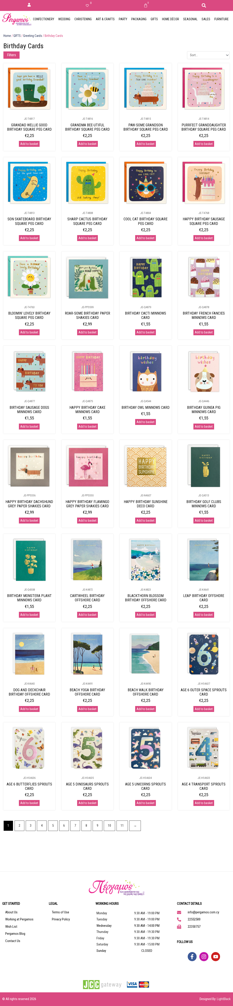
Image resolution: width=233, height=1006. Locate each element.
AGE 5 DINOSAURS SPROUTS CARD (87, 786)
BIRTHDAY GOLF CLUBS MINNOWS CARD (203, 504)
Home (7, 36)
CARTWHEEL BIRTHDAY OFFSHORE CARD (87, 598)
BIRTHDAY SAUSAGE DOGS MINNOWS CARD (29, 409)
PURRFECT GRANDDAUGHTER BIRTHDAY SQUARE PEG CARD (203, 127)
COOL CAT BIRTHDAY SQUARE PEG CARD (145, 221)
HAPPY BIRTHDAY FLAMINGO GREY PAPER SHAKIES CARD (87, 504)
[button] (204, 5)
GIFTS (17, 36)
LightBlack (224, 999)
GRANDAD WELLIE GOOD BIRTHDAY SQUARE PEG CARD (29, 127)
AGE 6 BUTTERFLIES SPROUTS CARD (29, 786)
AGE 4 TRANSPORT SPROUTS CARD (203, 786)
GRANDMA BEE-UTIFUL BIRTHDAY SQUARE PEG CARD (87, 127)
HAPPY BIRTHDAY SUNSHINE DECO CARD (145, 504)
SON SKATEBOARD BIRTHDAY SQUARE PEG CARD (29, 221)
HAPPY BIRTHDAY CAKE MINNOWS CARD (87, 409)
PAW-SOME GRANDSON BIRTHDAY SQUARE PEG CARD (145, 127)
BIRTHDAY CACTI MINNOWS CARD (145, 315)
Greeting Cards (32, 36)
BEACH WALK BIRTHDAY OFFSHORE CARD (146, 692)
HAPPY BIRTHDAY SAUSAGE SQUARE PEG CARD (204, 221)
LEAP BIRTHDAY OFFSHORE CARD (203, 598)
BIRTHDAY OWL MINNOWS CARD (146, 407)
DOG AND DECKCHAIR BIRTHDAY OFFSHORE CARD (29, 692)
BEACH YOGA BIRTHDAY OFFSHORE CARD (87, 692)
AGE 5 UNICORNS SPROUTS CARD (145, 786)
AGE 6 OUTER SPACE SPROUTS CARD (204, 692)
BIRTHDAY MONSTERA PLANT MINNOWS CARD (29, 598)
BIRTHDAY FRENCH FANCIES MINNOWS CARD (204, 315)
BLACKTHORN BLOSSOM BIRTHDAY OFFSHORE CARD (145, 598)
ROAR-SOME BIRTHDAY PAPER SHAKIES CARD (87, 315)
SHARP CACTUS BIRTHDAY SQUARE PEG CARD (87, 221)
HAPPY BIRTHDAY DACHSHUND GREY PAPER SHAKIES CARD (29, 504)
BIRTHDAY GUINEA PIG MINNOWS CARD (203, 409)
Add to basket (29, 144)
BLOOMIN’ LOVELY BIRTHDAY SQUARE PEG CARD (29, 315)
